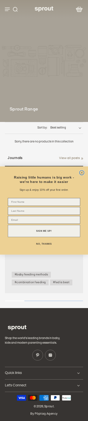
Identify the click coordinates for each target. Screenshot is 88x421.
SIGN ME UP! (44, 231)
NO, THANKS (44, 244)
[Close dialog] (81, 172)
